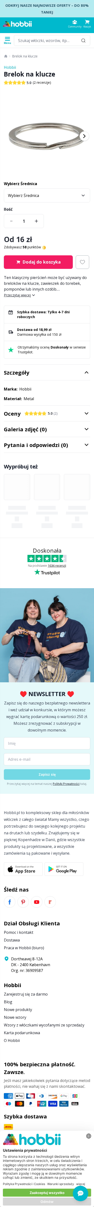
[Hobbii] (17, 24)
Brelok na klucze (25, 56)
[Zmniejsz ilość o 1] (11, 221)
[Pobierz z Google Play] (64, 869)
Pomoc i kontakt (18, 932)
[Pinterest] (23, 902)
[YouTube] (36, 902)
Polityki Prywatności (66, 784)
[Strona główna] (6, 56)
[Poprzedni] (9, 136)
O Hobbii (12, 1040)
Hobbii (10, 67)
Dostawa (12, 940)
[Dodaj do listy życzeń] (82, 262)
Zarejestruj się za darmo (26, 994)
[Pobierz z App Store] (23, 869)
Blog (8, 1002)
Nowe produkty (18, 1009)
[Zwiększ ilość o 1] (36, 221)
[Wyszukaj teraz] (83, 40)
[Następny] (84, 136)
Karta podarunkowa (22, 1032)
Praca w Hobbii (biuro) (24, 947)
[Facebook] (9, 902)
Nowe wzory (15, 1017)
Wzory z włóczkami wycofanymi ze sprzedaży (44, 1025)
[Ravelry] (50, 902)
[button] (87, 23)
